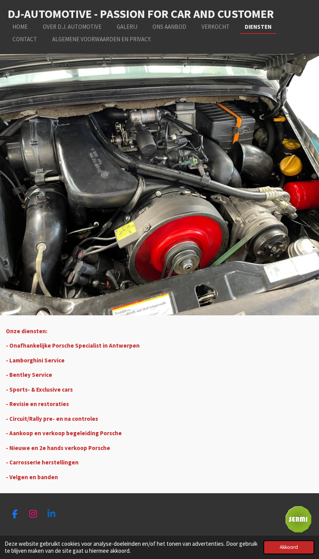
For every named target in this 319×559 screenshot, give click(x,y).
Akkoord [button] (289, 547)
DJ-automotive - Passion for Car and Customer (141, 13)
